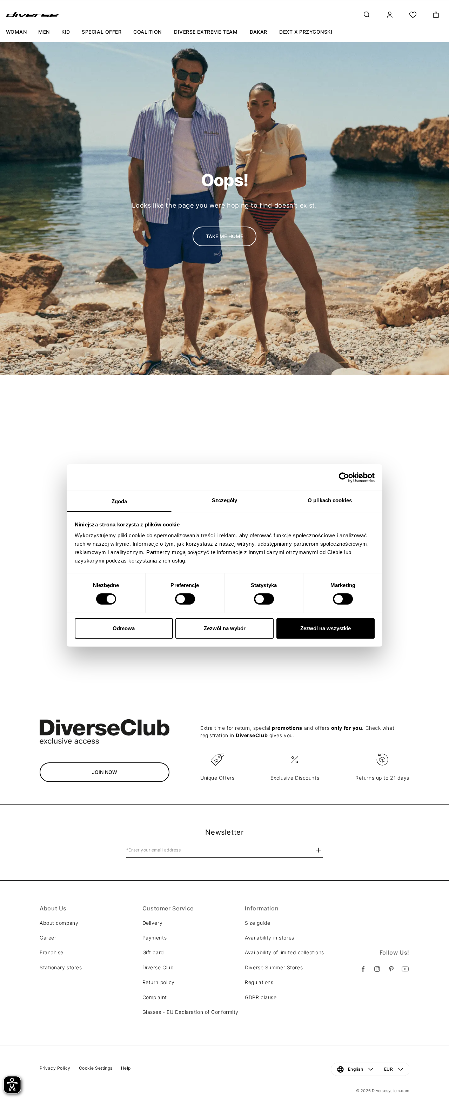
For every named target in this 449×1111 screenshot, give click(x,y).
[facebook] (363, 969)
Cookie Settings (96, 1068)
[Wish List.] (413, 15)
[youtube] (405, 969)
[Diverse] (32, 14)
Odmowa (124, 628)
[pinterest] (391, 969)
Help (126, 1068)
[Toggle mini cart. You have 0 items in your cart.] (436, 14)
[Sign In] (389, 14)
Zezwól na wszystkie (325, 628)
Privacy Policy (55, 1068)
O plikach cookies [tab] (330, 500)
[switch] (185, 599)
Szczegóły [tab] (224, 500)
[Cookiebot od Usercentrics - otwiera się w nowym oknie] (344, 477)
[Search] (366, 15)
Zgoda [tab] (119, 501)
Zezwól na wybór (225, 628)
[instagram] (377, 969)
